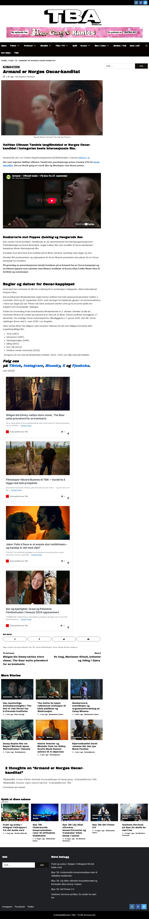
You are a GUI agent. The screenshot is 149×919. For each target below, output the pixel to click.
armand (10, 647)
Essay (51, 697)
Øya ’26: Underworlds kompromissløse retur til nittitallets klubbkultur (44, 830)
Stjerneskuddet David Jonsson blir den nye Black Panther (84, 746)
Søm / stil (134, 46)
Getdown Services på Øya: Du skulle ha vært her (134, 827)
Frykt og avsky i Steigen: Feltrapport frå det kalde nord (15, 827)
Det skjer (6, 53)
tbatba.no (74, 647)
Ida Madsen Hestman (25, 77)
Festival (47, 815)
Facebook (20, 906)
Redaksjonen (20, 752)
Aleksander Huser (56, 714)
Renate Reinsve (64, 647)
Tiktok (15, 366)
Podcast (28, 46)
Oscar (55, 647)
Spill (75, 46)
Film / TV (60, 46)
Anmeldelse (7, 697)
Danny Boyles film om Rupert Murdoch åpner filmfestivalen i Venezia (16, 746)
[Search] (146, 46)
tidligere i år (84, 157)
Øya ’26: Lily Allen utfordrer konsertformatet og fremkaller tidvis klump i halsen (74, 830)
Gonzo (12, 818)
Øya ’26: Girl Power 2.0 (62, 889)
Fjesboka (80, 366)
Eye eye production (21, 647)
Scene (83, 46)
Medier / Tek (120, 46)
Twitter (30, 906)
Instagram (33, 366)
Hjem (4, 46)
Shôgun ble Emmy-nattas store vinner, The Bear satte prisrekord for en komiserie (25, 659)
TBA (16, 53)
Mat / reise (100, 46)
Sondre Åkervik (21, 833)
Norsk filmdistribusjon (44, 647)
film (30, 647)
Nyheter (15, 67)
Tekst (13, 46)
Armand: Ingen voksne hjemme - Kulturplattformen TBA (43, 783)
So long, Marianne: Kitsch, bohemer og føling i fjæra (77, 657)
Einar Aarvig (19, 714)
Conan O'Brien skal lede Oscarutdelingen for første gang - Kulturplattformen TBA (56, 779)
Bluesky (52, 366)
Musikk (44, 46)
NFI (34, 647)
